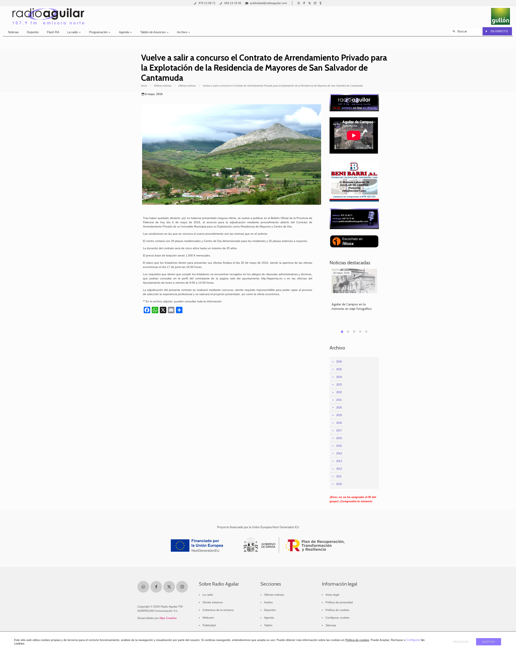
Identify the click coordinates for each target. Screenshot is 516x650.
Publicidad (209, 625)
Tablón (268, 625)
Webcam (208, 617)
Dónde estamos (213, 602)
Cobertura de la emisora (218, 610)
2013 (339, 461)
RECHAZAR (460, 641)
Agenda (269, 617)
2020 (339, 407)
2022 (339, 392)
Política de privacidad (339, 602)
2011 (339, 476)
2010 (339, 484)
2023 (339, 384)
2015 (339, 445)
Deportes (270, 610)
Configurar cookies (338, 617)
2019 (339, 415)
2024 (339, 376)
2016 (339, 438)
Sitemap (331, 625)
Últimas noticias (162, 85)
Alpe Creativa (168, 618)
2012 (339, 468)
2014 (339, 453)
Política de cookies (337, 610)
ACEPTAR (488, 641)
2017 (339, 430)
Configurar (413, 640)
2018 (339, 422)
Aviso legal (332, 594)
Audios (268, 602)
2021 (339, 399)
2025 (339, 369)
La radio (208, 594)
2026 (339, 361)
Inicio (144, 85)
